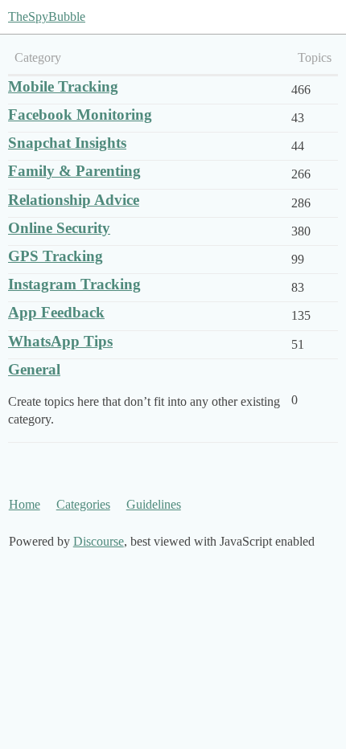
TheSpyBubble (46, 16)
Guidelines (153, 504)
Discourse (98, 541)
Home (24, 504)
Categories (83, 504)
